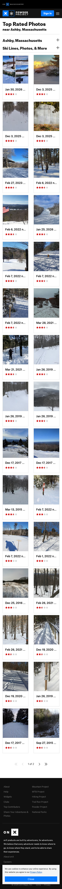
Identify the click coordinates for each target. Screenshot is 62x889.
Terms (38, 884)
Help (6, 791)
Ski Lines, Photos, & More (25, 48)
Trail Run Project (40, 801)
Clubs (6, 801)
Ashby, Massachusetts (22, 40)
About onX (9, 856)
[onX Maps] (11, 835)
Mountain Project (40, 786)
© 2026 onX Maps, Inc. (22, 884)
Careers (8, 861)
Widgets (8, 796)
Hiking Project (39, 796)
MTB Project (38, 791)
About (6, 786)
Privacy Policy (36, 872)
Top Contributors (12, 806)
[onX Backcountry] (13, 4)
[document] (31, 874)
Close (31, 879)
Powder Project (39, 806)
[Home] (17, 13)
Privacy (47, 884)
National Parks (39, 812)
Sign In (47, 13)
